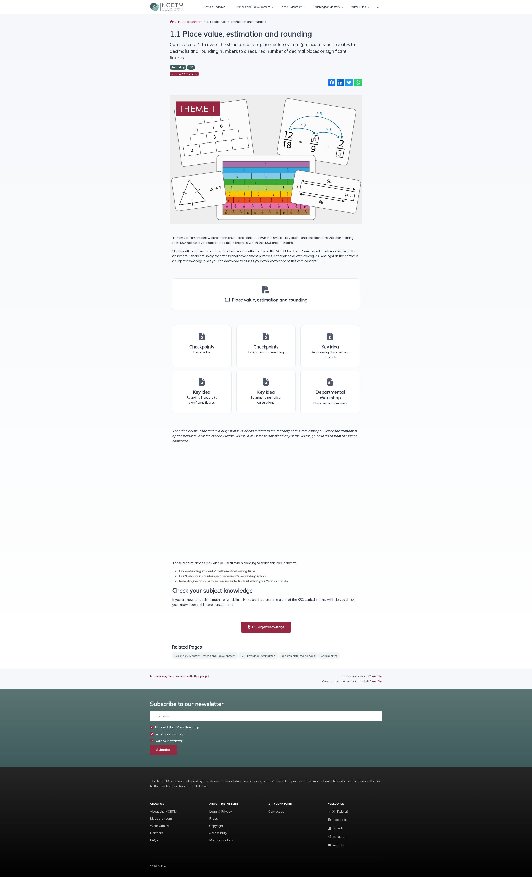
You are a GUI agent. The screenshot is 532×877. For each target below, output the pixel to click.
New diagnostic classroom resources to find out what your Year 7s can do (233, 581)
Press (213, 818)
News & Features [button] (214, 7)
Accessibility (218, 833)
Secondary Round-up (169, 734)
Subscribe (163, 750)
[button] (378, 7)
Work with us (159, 826)
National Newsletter (168, 741)
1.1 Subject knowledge (267, 627)
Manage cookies (221, 840)
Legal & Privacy (220, 811)
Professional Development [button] (253, 7)
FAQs (154, 840)
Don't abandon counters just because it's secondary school (222, 576)
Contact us (276, 811)
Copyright (216, 826)
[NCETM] (166, 7)
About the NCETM (163, 811)
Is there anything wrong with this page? (179, 676)
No (380, 676)
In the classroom (190, 22)
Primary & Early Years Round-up (177, 727)
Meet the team (161, 818)
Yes (374, 676)
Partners (156, 833)
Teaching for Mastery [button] (326, 7)
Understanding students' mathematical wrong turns (217, 571)
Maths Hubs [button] (358, 7)
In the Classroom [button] (291, 7)
